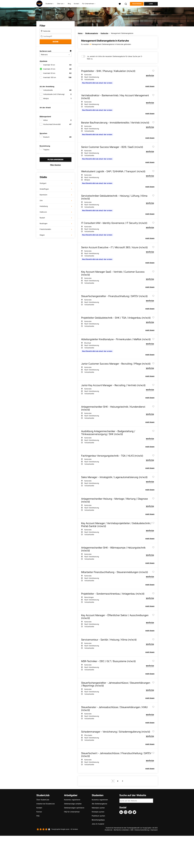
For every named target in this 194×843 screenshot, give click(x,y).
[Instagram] (126, 812)
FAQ (37, 816)
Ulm (41, 200)
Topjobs (46, 150)
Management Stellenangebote (122, 33)
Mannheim (43, 195)
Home (80, 33)
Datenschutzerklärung (142, 830)
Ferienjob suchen (98, 812)
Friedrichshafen (45, 229)
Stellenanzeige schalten (73, 804)
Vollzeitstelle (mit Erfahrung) (54, 94)
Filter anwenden (55, 160)
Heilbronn (43, 212)
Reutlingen (43, 223)
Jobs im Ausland (98, 824)
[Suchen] (126, 4)
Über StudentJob (42, 800)
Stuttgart (43, 183)
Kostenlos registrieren (72, 800)
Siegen (42, 235)
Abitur (45, 120)
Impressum (154, 830)
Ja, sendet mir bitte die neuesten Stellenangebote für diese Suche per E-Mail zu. (115, 57)
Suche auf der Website (132, 795)
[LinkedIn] (121, 812)
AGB (131, 830)
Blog (69, 3)
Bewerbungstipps (98, 820)
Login (151, 4)
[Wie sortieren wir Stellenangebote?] (70, 51)
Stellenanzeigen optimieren (74, 808)
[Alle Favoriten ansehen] (120, 4)
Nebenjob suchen (98, 808)
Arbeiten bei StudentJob (45, 804)
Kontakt (76, 3)
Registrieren (136, 4)
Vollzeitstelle (48, 90)
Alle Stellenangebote (99, 804)
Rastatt (42, 218)
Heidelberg (44, 206)
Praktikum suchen (98, 816)
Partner (39, 812)
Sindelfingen (44, 189)
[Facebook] (130, 812)
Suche (55, 42)
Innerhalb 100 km (49, 77)
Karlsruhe (104, 33)
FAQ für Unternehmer (72, 812)
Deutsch (46, 137)
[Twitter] (135, 812)
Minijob (46, 98)
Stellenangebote (91, 33)
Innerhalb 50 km (49, 73)
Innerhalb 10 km (49, 65)
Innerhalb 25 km (49, 69)
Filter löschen (55, 165)
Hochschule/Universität (52, 124)
